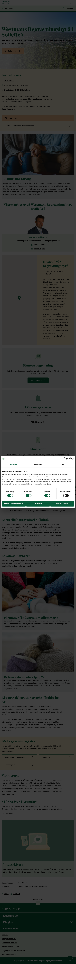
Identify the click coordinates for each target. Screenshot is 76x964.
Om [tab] (63, 464)
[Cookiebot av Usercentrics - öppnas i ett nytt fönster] (65, 458)
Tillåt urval (38, 503)
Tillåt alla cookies (62, 503)
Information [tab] (38, 464)
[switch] (28, 495)
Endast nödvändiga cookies (13, 503)
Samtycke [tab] (13, 464)
